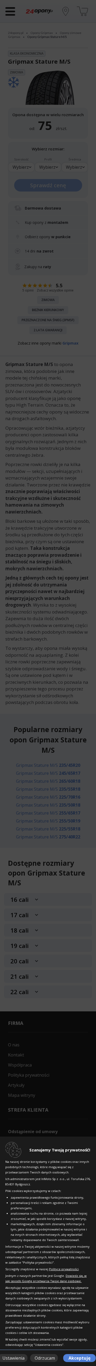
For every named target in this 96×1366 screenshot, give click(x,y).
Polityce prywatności (64, 1269)
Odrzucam (45, 1358)
